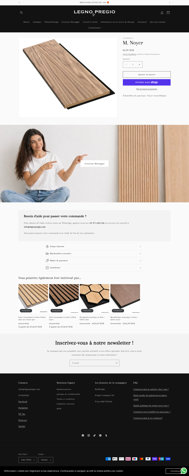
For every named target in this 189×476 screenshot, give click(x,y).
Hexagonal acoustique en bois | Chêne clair (92, 318)
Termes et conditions (66, 399)
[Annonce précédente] (19, 2)
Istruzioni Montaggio (94, 163)
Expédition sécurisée (65, 404)
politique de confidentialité (68, 394)
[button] (21, 13)
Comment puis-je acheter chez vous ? (151, 389)
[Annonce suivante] (170, 2)
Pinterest (22, 420)
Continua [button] (175, 471)
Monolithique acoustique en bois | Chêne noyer (123, 318)
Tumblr (21, 426)
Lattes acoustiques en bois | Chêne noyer (62, 318)
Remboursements (64, 389)
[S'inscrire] (116, 363)
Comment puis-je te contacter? (147, 418)
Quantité (126, 59)
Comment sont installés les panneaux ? (151, 412)
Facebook (22, 401)
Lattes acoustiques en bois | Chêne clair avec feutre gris (32, 318)
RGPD (59, 409)
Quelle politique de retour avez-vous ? (151, 405)
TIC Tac (21, 414)
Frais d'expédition (129, 54)
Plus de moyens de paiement (146, 89)
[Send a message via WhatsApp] (184, 471)
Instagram (23, 408)
